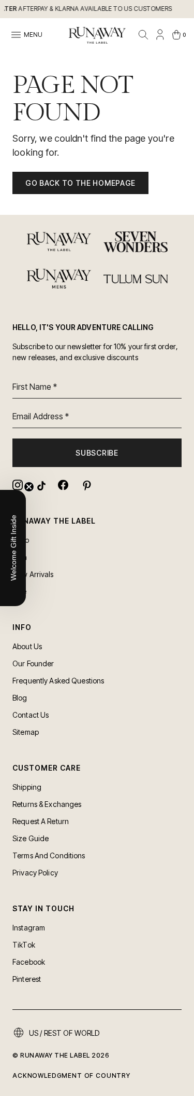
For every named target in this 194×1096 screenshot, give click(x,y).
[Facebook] (63, 485)
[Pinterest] (86, 485)
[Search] (143, 35)
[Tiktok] (40, 485)
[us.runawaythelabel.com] (97, 35)
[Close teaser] (29, 487)
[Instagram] (17, 485)
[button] (13, 548)
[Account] (160, 35)
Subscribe (97, 452)
